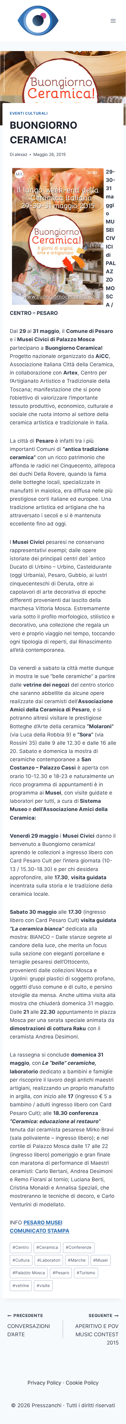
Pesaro (61, 1272)
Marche (77, 1260)
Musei (100, 1260)
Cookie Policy (82, 1383)
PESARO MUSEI (43, 1222)
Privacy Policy (44, 1383)
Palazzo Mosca (29, 1272)
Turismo (86, 1272)
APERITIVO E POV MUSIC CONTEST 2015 (97, 1329)
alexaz (21, 154)
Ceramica (47, 1247)
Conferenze (78, 1247)
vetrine (21, 1285)
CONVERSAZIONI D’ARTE (28, 1325)
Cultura (21, 1260)
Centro (21, 1247)
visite (43, 1285)
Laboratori (48, 1260)
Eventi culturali (29, 113)
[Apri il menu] (113, 20)
